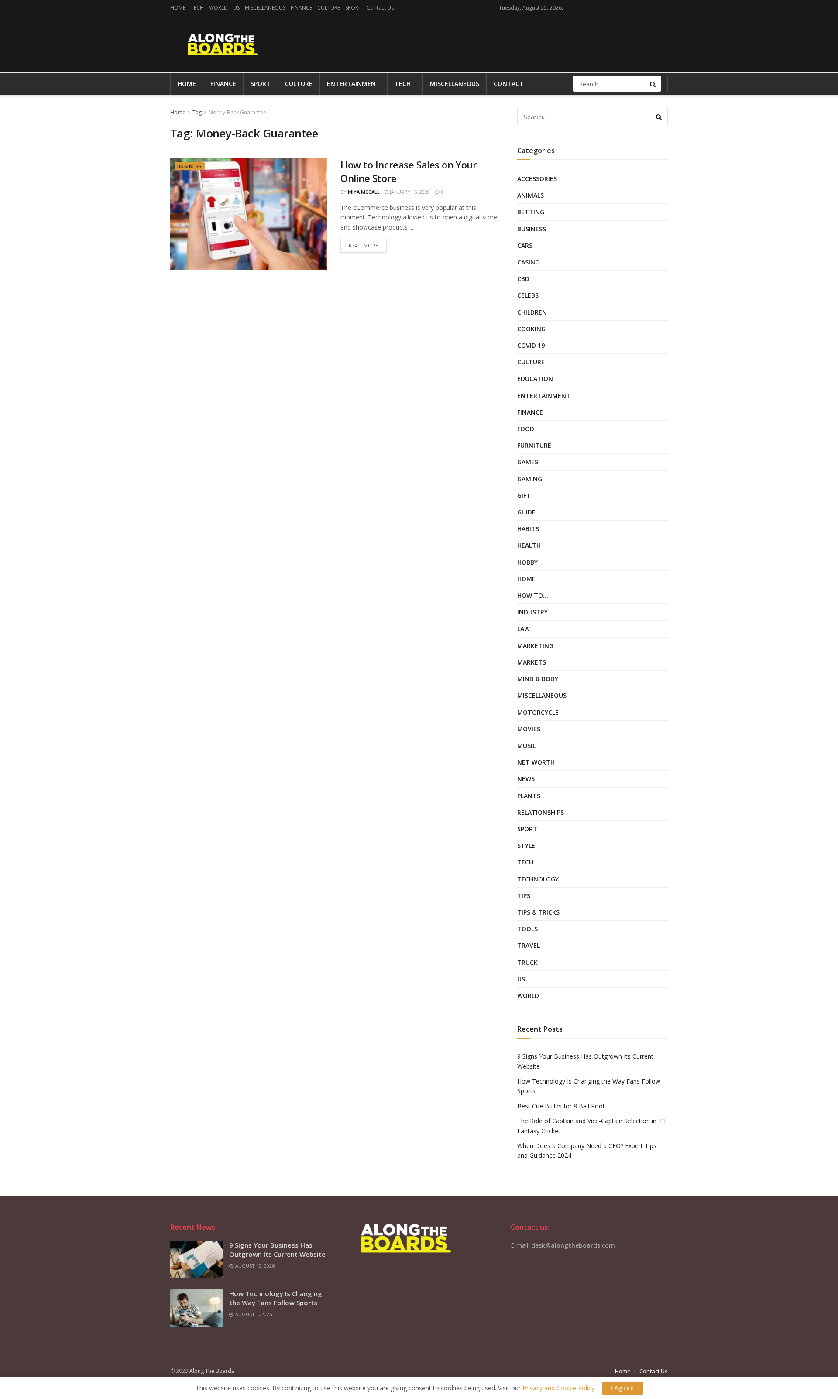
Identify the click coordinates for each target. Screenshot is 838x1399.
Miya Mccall (364, 192)
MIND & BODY (537, 679)
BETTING (530, 212)
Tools (527, 929)
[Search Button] (653, 84)
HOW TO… (532, 595)
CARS (524, 245)
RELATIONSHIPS (540, 812)
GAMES (527, 462)
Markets (531, 662)
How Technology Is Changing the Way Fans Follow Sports (275, 1298)
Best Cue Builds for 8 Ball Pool (560, 1106)
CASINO (528, 262)
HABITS (528, 529)
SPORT (353, 7)
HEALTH (529, 545)
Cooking (531, 329)
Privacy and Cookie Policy (558, 1388)
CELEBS (528, 295)
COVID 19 (531, 345)
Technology (538, 879)
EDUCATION (535, 378)
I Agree (622, 1388)
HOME (177, 7)
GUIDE (526, 512)
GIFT (524, 495)
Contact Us (380, 7)
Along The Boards (211, 1371)
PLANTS (528, 796)
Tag (197, 112)
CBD (523, 278)
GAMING (529, 479)
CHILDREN (532, 312)
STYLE (526, 845)
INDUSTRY (532, 612)
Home (177, 112)
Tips (523, 896)
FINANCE (301, 7)
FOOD (525, 429)
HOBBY (527, 562)
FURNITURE (534, 445)
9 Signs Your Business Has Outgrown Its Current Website (277, 1249)
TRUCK (527, 962)
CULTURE (328, 7)
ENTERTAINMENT (353, 83)
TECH (197, 7)
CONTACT (509, 83)
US (236, 7)
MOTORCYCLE (538, 712)
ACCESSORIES (537, 179)
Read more (363, 245)
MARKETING (535, 645)
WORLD (218, 7)
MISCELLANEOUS (265, 7)
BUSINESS (189, 166)
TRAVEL (528, 945)
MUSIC (526, 745)
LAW (523, 628)
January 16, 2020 (409, 192)
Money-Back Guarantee (237, 112)
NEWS (526, 779)
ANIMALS (530, 195)
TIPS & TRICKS (538, 912)
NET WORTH (536, 762)
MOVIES (528, 729)
